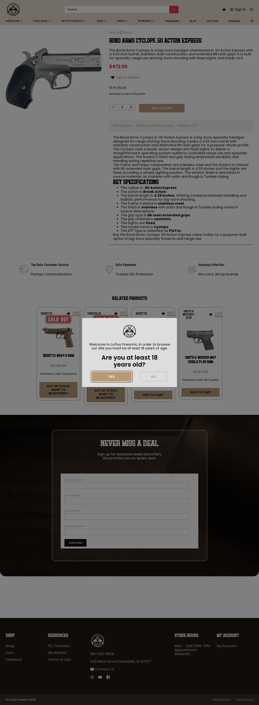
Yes (112, 376)
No (153, 376)
